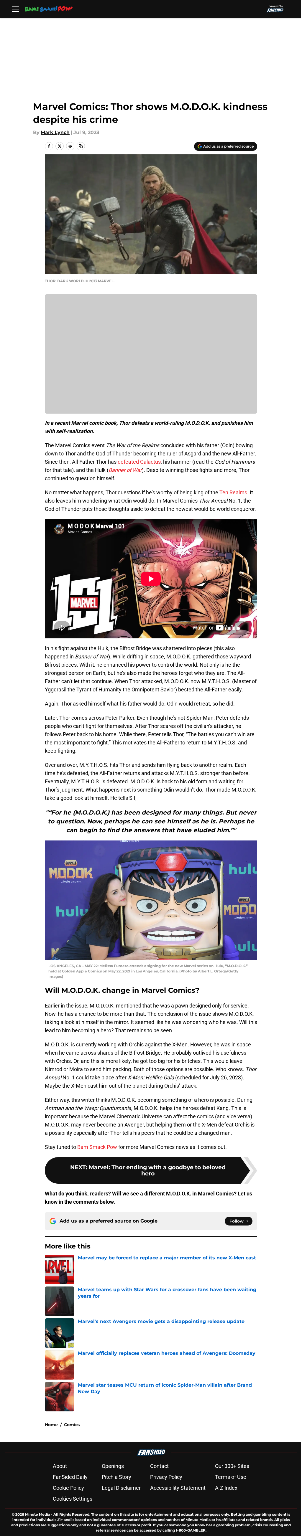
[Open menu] (15, 8)
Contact (159, 1466)
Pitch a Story (116, 1477)
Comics (72, 1424)
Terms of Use (230, 1477)
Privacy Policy (166, 1477)
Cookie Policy (68, 1488)
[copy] (81, 146)
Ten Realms (233, 492)
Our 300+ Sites (232, 1466)
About (60, 1466)
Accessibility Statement (178, 1488)
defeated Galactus (139, 462)
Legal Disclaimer (121, 1488)
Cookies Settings (72, 1499)
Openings (113, 1466)
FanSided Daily (70, 1477)
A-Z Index (226, 1488)
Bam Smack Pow (97, 1147)
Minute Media (37, 1514)
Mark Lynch (55, 132)
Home (51, 1424)
